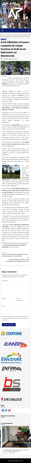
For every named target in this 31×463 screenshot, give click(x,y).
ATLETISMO (3, 39)
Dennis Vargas (10, 452)
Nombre (4, 298)
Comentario (5, 280)
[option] (15, 441)
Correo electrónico (19, 299)
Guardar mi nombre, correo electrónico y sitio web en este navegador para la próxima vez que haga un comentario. (15, 318)
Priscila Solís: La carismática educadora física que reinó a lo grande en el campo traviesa (15, 254)
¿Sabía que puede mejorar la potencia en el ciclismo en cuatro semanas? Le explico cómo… (15, 450)
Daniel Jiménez (13, 59)
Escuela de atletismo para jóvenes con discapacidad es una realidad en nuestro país (17, 259)
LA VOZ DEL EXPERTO (6, 446)
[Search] (29, 30)
